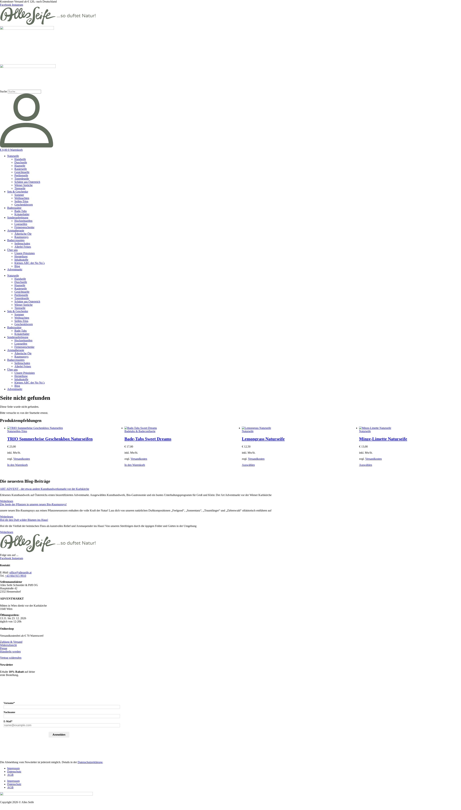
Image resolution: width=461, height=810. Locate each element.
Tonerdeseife (21, 178)
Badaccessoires (15, 240)
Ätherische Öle (23, 233)
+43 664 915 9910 (15, 575)
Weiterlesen (6, 501)
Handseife (20, 159)
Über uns (12, 250)
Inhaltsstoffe (21, 259)
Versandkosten (21, 458)
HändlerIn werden (10, 651)
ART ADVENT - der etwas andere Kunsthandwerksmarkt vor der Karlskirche (44, 488)
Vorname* (9, 703)
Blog (17, 266)
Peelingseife (21, 175)
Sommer (19, 194)
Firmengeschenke (24, 227)
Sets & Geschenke (17, 191)
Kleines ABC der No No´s (29, 262)
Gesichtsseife (21, 172)
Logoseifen (20, 224)
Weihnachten (21, 198)
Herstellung (21, 256)
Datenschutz (14, 771)
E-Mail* (8, 721)
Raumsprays (21, 237)
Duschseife (20, 162)
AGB (10, 774)
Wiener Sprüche (23, 185)
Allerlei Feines (22, 246)
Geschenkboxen (23, 204)
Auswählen (248, 464)
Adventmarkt (14, 269)
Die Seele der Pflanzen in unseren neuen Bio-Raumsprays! (33, 504)
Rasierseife (20, 168)
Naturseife (13, 155)
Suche (3, 91)
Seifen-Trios (21, 201)
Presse (3, 648)
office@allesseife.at (20, 572)
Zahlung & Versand (11, 641)
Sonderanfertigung (17, 217)
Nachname (9, 712)
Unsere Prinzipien (24, 253)
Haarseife (19, 165)
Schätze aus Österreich (27, 181)
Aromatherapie (15, 230)
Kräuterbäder (21, 214)
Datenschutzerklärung (90, 762)
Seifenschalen (22, 243)
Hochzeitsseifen (23, 220)
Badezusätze (14, 207)
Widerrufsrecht (8, 645)
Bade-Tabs (20, 211)
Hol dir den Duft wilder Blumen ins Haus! (24, 519)
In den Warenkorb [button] (17, 464)
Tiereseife (19, 188)
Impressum (13, 768)
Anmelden (59, 734)
